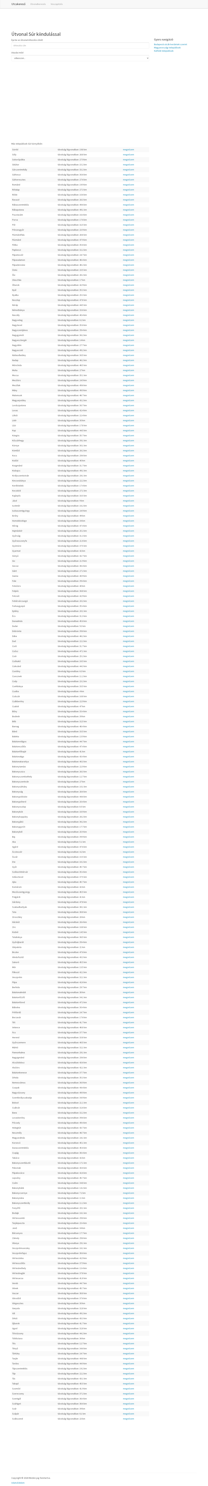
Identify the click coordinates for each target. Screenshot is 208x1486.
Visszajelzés (57, 4)
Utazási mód (17, 52)
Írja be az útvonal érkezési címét (27, 40)
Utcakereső (18, 4)
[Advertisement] (70, 19)
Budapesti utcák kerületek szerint (170, 44)
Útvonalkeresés (38, 4)
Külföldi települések (164, 50)
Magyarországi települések (167, 47)
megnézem (128, 149)
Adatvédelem (18, 1482)
